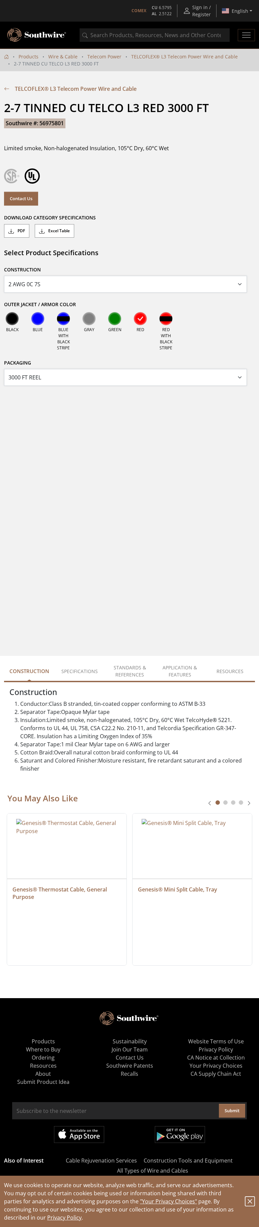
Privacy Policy (64, 1217)
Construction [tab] (29, 671)
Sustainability (130, 1041)
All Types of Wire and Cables (152, 1170)
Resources (43, 1065)
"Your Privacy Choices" (168, 1201)
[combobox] (155, 35)
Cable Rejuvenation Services (101, 1160)
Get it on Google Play (180, 1134)
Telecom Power (104, 56)
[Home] (6, 56)
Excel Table (58, 231)
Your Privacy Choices (216, 1065)
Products (28, 56)
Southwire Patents (129, 1065)
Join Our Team (130, 1049)
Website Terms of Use (216, 1041)
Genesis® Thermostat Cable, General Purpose (60, 893)
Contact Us (21, 198)
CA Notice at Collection (216, 1057)
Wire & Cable (63, 56)
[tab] (217, 802)
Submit (232, 1111)
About (43, 1073)
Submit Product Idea (43, 1082)
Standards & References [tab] (130, 671)
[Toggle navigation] (246, 35)
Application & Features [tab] (180, 671)
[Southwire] (37, 35)
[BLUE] (38, 319)
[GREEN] (115, 319)
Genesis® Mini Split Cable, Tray (177, 889)
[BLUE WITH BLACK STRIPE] (63, 319)
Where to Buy (43, 1049)
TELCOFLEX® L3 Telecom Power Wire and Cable (184, 56)
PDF (21, 231)
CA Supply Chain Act (216, 1073)
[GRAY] (89, 319)
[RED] (140, 319)
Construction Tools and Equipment (188, 1160)
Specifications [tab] (79, 671)
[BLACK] (12, 319)
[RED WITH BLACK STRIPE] (166, 319)
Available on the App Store (79, 1134)
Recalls (129, 1073)
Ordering (43, 1057)
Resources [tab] (230, 671)
